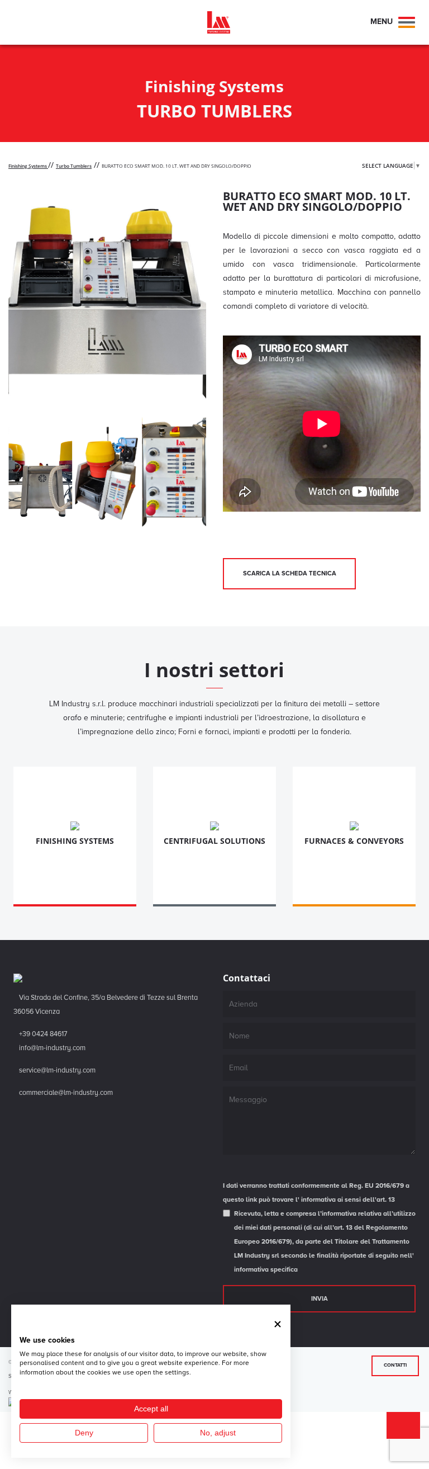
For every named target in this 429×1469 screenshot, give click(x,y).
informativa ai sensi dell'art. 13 (348, 1200)
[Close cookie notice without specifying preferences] (277, 1324)
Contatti (395, 1365)
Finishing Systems (28, 166)
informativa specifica (266, 1269)
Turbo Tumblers (74, 166)
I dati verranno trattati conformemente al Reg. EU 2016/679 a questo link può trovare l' (316, 1193)
